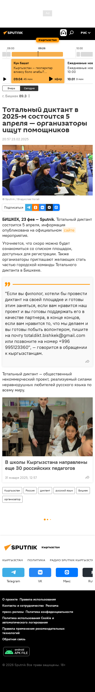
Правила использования (38, 599)
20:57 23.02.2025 (15, 139)
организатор (12, 499)
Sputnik (10, 199)
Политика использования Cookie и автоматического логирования (28, 620)
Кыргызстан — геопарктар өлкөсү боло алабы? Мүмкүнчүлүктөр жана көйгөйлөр (33, 74)
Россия (30, 490)
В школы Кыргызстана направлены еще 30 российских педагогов (46, 465)
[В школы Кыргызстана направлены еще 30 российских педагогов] (47, 426)
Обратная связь (13, 639)
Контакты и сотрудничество (23, 605)
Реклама (52, 605)
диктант (45, 490)
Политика (36, 560)
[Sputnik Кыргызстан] (13, 34)
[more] (87, 361)
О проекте (10, 599)
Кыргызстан (12, 490)
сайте (69, 230)
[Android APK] (16, 652)
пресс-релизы (13, 612)
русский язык (64, 490)
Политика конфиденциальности (49, 612)
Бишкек (83, 490)
